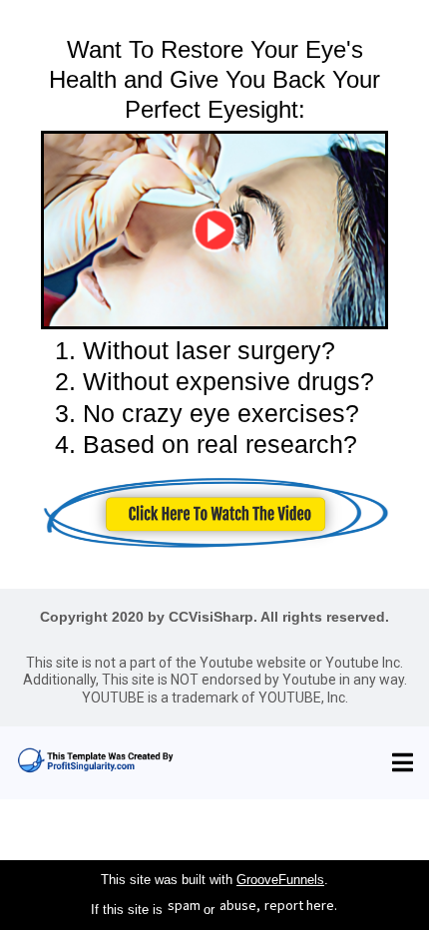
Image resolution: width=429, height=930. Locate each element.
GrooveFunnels (280, 879)
